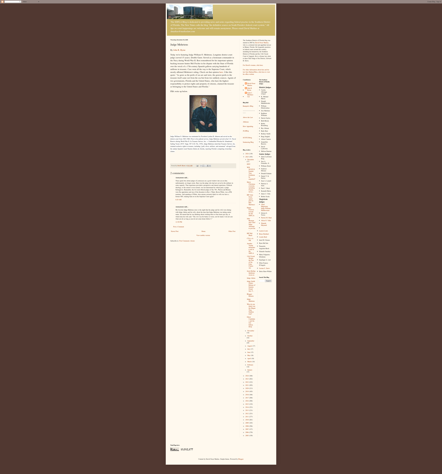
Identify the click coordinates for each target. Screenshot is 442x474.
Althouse (246, 122)
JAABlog (246, 131)
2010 (247, 420)
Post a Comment (178, 227)
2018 (247, 394)
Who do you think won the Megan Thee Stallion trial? (251, 309)
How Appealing (248, 126)
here (221, 72)
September (250, 341)
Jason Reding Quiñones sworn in (251, 273)
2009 (247, 423)
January (249, 370)
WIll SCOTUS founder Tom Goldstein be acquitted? (251, 173)
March (249, 361)
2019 (247, 391)
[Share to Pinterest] (210, 166)
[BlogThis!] (203, 166)
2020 (247, 388)
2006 (247, 432)
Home (203, 231)
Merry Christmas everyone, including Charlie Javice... (251, 187)
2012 (247, 413)
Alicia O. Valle (266, 220)
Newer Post (174, 231)
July (248, 349)
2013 (247, 410)
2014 (247, 407)
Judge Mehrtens (251, 300)
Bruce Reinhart (264, 234)
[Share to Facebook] (208, 166)
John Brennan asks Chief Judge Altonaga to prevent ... (251, 224)
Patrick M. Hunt (266, 218)
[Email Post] (197, 166)
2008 (247, 426)
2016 (247, 401)
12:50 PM (179, 222)
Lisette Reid (263, 237)
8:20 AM (178, 199)
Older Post (231, 231)
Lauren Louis (263, 231)
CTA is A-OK (250, 239)
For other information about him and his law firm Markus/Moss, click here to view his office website (256, 72)
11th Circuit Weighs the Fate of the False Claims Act (251, 262)
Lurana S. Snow (264, 268)
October (250, 336)
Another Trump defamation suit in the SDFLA (251, 248)
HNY (248, 164)
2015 (247, 404)
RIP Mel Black (249, 234)
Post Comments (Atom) (187, 241)
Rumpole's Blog (248, 106)
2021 (247, 385)
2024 (247, 376)
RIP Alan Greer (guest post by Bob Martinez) (251, 200)
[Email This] (201, 166)
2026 (247, 154)
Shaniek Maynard (264, 224)
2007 (247, 429)
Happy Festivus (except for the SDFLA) (250, 211)
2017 (247, 398)
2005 (247, 435)
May (249, 355)
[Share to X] (205, 166)
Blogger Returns (250, 295)
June (249, 352)
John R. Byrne (179, 49)
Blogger (240, 459)
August (249, 346)
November (250, 331)
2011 (247, 416)
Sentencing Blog (248, 142)
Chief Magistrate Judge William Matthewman (265, 207)
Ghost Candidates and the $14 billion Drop (251, 322)
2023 (247, 379)
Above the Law (248, 117)
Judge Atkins (251, 278)
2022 (247, 382)
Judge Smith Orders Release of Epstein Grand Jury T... (251, 286)
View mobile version (203, 235)
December (250, 159)
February (250, 365)
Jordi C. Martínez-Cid (250, 95)
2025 (247, 157)
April (249, 358)
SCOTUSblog (247, 137)
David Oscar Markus (261, 42)
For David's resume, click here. (253, 65)
